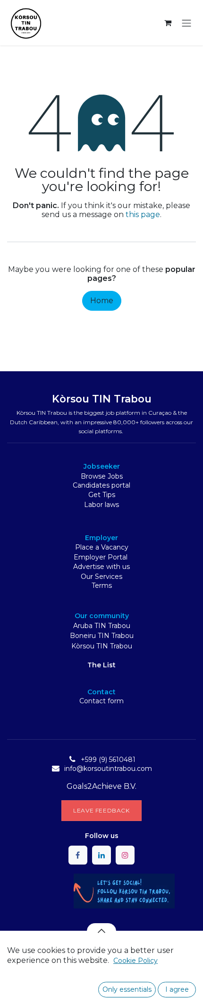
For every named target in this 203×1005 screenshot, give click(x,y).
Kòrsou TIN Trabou (101, 646)
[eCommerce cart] (167, 22)
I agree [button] (177, 989)
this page (143, 214)
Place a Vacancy (101, 547)
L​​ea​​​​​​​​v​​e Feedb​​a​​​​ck (101, 810)
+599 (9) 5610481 (108, 759)
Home (101, 300)
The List (101, 665)
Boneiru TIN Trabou (102, 635)
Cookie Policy (135, 960)
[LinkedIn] (101, 855)
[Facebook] (77, 855)
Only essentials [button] (127, 989)
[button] (101, 930)
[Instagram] (125, 855)
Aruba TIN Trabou (101, 625)
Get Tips (101, 494)
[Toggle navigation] (186, 23)
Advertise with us (101, 566)
